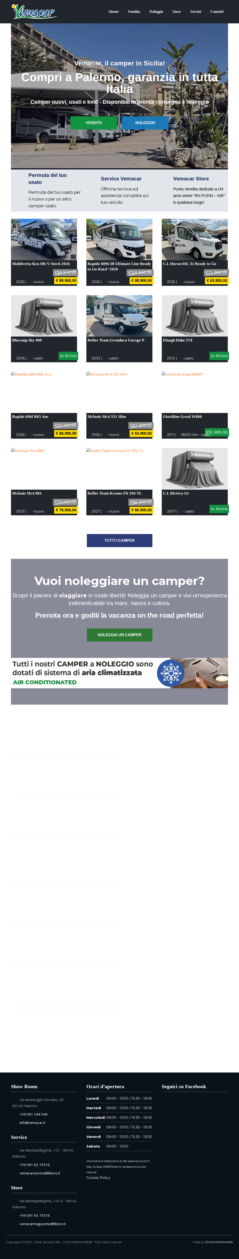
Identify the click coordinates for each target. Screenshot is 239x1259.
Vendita (134, 12)
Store (176, 12)
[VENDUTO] (119, 316)
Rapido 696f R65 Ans (30, 416)
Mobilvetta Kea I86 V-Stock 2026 (41, 264)
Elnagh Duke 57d (177, 340)
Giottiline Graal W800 (182, 416)
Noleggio (156, 12)
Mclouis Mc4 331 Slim (107, 416)
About (113, 12)
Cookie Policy (98, 1177)
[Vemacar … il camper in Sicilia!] (34, 11)
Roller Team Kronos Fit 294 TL (115, 493)
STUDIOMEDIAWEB (219, 1242)
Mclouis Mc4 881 (27, 493)
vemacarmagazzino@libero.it (43, 1223)
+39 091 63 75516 (35, 1164)
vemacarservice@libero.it (40, 1173)
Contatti (216, 12)
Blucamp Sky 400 (27, 340)
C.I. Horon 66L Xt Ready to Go (189, 264)
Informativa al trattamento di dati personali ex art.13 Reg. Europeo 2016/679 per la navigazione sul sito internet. (117, 1166)
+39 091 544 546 (34, 1114)
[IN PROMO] (44, 239)
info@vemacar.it (32, 1122)
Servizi (195, 12)
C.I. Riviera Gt (176, 493)
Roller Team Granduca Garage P (116, 340)
